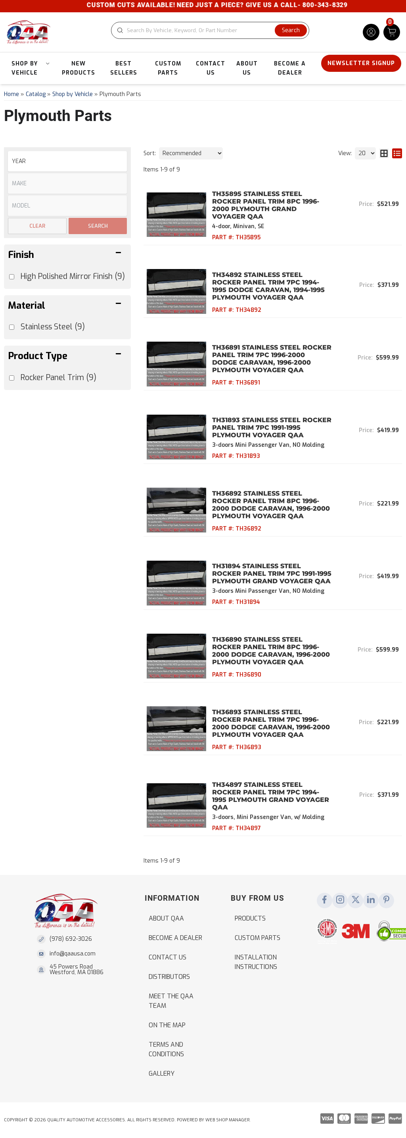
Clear (37, 226)
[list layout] (397, 153)
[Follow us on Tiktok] (371, 900)
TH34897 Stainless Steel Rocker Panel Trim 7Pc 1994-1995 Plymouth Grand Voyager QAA (270, 796)
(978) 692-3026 (71, 939)
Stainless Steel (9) (53, 327)
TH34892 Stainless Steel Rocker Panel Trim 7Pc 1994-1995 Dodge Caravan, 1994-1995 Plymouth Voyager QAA (268, 286)
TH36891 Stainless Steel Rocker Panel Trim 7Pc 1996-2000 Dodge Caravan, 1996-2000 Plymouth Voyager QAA (271, 359)
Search (98, 226)
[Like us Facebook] (325, 900)
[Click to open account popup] (371, 32)
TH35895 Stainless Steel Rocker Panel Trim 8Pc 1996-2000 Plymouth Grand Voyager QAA (265, 205)
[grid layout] (384, 153)
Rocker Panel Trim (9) (58, 378)
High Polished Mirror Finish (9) (73, 276)
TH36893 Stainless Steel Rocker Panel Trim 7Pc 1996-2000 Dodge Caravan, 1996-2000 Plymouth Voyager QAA (271, 723)
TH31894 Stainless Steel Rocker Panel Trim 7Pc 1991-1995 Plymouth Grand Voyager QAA (271, 573)
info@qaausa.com (73, 954)
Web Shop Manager (227, 1120)
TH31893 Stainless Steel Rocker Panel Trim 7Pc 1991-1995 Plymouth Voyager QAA (271, 427)
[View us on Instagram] (340, 900)
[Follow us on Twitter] (356, 900)
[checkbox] (11, 378)
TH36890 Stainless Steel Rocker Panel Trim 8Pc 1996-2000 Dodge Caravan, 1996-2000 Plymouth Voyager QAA (271, 651)
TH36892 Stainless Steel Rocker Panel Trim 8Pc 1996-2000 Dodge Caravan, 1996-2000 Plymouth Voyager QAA (271, 505)
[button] (210, 30)
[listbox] (67, 161)
